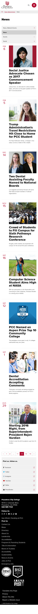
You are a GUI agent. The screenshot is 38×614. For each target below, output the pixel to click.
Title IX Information (9, 545)
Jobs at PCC (6, 560)
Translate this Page (9, 590)
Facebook (8, 467)
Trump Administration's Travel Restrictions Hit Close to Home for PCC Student (22, 130)
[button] (34, 5)
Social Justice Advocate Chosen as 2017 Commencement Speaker (21, 76)
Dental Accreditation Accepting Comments (18, 381)
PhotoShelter (9, 490)
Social (5, 41)
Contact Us (6, 524)
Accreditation (7, 539)
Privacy (5, 594)
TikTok (7, 485)
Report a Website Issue (11, 600)
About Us (5, 533)
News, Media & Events (10, 12)
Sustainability (7, 554)
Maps (4, 527)
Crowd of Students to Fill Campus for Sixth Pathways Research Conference (22, 233)
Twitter (7, 472)
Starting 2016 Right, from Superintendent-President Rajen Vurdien (21, 431)
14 (30, 454)
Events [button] (5, 37)
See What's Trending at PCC (12, 518)
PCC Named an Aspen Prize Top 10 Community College (22, 332)
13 (26, 454)
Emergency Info (8, 564)
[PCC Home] (7, 5)
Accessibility (6, 551)
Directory (5, 530)
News (5, 32)
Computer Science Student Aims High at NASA (22, 282)
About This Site (8, 597)
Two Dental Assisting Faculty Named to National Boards (22, 181)
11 (18, 454)
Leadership (6, 536)
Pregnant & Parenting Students (13, 542)
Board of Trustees (8, 548)
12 (22, 454)
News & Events (7, 557)
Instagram (8, 476)
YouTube (8, 481)
